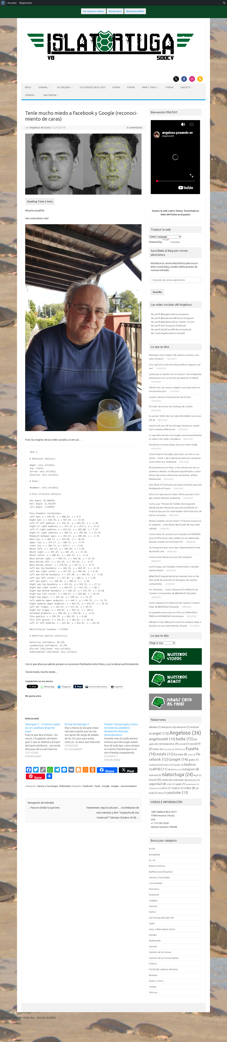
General (43, 87)
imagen (115, 786)
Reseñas (153, 975)
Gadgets (185, 87)
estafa (164, 754)
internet (155, 775)
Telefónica (155, 788)
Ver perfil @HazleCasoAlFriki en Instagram (172, 318)
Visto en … (154, 992)
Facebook (88, 786)
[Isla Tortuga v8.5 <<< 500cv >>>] (109, 63)
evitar (192, 755)
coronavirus (168, 743)
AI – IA (152, 860)
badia (184, 739)
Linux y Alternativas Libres (162, 929)
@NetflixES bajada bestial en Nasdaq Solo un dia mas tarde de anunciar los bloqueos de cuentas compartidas (174, 580)
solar (171, 784)
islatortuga (177, 774)
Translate (175, 242)
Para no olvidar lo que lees (44, 807)
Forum (116, 87)
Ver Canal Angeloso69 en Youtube (168, 333)
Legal (151, 923)
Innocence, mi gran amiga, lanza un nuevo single (173, 444)
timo (166, 788)
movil (155, 779)
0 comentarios (134, 127)
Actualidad (63, 87)
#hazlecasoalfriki (135, 11)
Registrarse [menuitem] (25, 2)
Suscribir (157, 292)
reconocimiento (129, 786)
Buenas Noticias (157, 866)
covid (184, 743)
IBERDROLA (174, 769)
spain (180, 783)
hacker (179, 764)
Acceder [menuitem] (12, 2)
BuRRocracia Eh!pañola (161, 871)
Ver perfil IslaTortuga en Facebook (168, 325)
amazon (183, 727)
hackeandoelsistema (161, 764)
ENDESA (180, 749)
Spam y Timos (149, 87)
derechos (169, 749)
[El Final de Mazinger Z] (84, 737)
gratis (194, 759)
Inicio (28, 87)
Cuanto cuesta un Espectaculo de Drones (170, 397)
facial (97, 786)
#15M (152, 848)
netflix (167, 780)
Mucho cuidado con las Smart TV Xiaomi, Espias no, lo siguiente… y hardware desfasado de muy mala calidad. (175, 525)
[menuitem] (3, 3)
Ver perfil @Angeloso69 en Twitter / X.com (172, 322)
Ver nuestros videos (93, 11)
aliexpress (168, 727)
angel (160, 733)
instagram (190, 769)
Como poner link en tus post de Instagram (170, 557)
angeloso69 (162, 739)
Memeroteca (115, 11)
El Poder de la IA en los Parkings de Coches (171, 406)
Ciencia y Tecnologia (47, 786)
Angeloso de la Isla (40, 127)
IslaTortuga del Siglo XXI (161, 917)
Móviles (153, 935)
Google (105, 786)
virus (162, 792)
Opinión (29, 95)
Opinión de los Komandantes (164, 958)
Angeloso (185, 733)
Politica (153, 963)
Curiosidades (155, 883)
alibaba (155, 727)
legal (197, 775)
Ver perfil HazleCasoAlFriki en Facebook (171, 329)
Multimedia (49, 95)
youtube (177, 792)
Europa (180, 754)
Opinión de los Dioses (160, 952)
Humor (152, 912)
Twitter (177, 788)
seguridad (157, 783)
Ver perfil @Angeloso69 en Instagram (170, 314)
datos (158, 749)
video (189, 788)
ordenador (180, 780)
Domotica (154, 889)
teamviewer (192, 784)
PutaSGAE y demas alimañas (163, 969)
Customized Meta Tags (92, 87)
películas (194, 780)
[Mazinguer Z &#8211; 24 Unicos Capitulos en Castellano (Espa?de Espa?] (45, 740)
